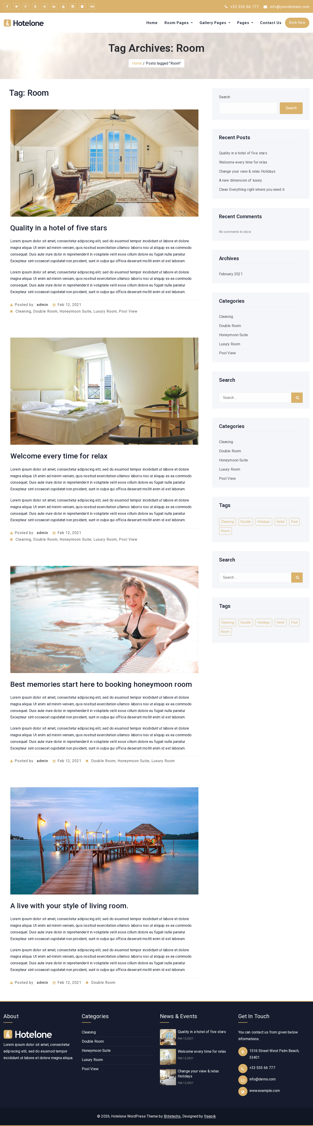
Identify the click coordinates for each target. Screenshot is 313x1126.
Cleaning (23, 311)
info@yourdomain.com (289, 7)
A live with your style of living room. (69, 905)
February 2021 (231, 274)
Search (224, 97)
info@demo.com (262, 1079)
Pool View (128, 311)
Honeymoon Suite (75, 311)
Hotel (281, 521)
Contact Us (271, 23)
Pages (243, 23)
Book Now (297, 22)
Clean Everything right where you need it (251, 189)
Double (246, 521)
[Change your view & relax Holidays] (168, 1077)
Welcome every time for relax (58, 456)
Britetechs (172, 1116)
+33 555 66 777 (244, 7)
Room (225, 531)
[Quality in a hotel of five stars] (168, 1037)
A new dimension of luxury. (241, 180)
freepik (210, 1116)
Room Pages (177, 23)
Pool (294, 521)
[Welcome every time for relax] (168, 1057)
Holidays (264, 521)
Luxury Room (105, 311)
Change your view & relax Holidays (247, 171)
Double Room (45, 311)
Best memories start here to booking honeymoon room (101, 684)
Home (152, 23)
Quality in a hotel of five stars (58, 228)
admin (42, 305)
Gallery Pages (214, 23)
